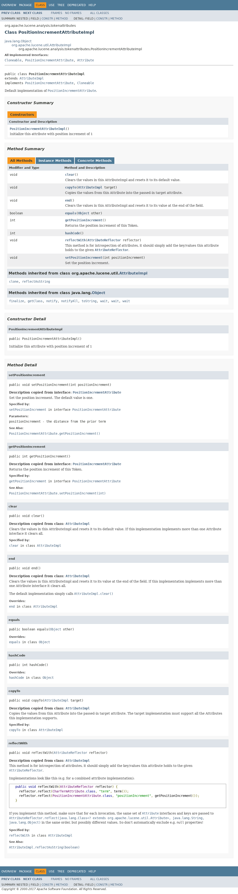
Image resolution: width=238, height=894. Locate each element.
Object (83, 213)
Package (25, 5)
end (68, 200)
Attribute (85, 60)
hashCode (72, 233)
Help (92, 5)
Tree (61, 5)
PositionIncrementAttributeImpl (38, 129)
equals (70, 213)
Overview (8, 5)
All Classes (99, 13)
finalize (16, 301)
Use (52, 5)
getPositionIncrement (83, 220)
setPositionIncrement (83, 257)
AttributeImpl (32, 78)
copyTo (70, 187)
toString (89, 301)
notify (51, 301)
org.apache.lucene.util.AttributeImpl (41, 45)
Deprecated (76, 5)
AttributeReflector (104, 240)
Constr (47, 18)
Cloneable (13, 60)
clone (13, 281)
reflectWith (75, 240)
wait (104, 301)
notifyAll (69, 301)
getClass (35, 301)
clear (69, 174)
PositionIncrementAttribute (49, 60)
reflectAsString (36, 281)
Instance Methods (55, 160)
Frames (56, 13)
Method (62, 18)
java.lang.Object (18, 41)
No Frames (73, 13)
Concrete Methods (95, 160)
